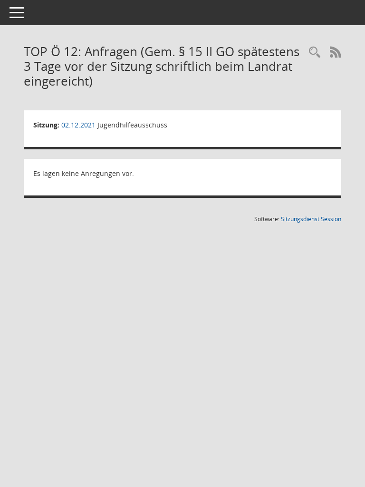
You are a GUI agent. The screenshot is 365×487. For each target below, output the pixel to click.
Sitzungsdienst (311, 219)
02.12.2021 (78, 124)
